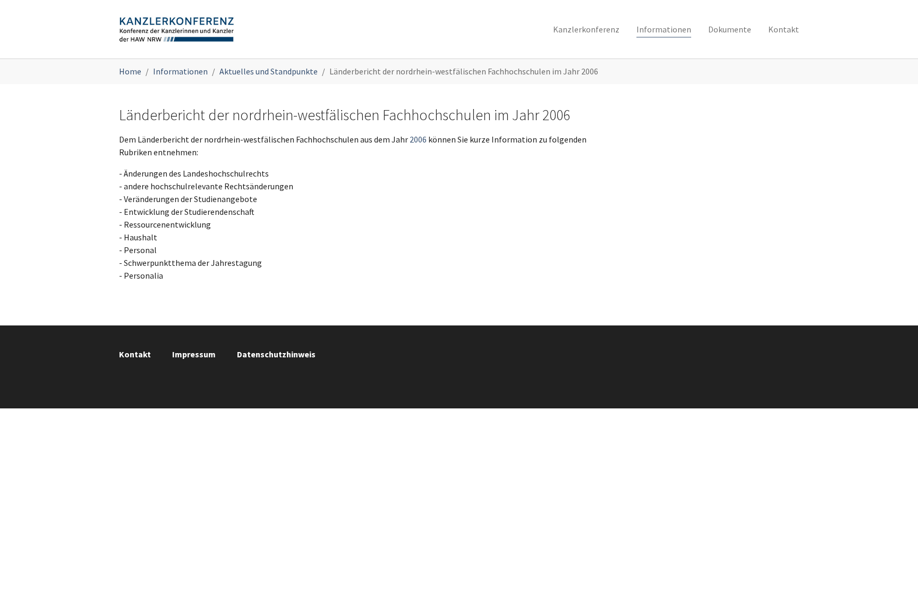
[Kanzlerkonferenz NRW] (177, 29)
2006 (418, 139)
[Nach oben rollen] (894, 570)
